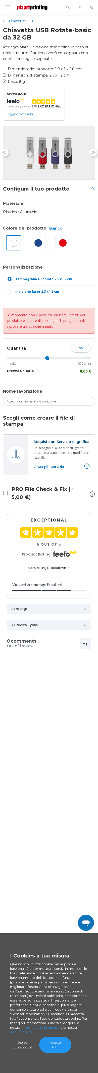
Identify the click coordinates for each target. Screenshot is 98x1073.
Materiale (13, 203)
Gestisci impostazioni (22, 1045)
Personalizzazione (23, 267)
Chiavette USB (21, 20)
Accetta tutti (55, 1045)
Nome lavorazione (22, 391)
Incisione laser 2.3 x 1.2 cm (37, 291)
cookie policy (21, 1032)
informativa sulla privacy (40, 1027)
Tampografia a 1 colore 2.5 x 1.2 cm (43, 279)
